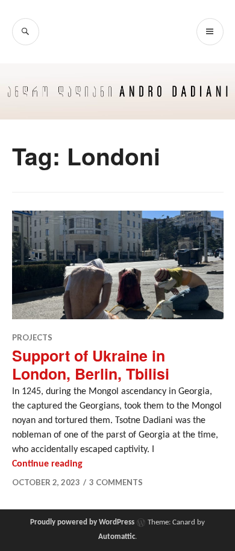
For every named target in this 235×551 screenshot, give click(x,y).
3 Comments (116, 482)
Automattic (116, 537)
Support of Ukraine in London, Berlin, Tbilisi (90, 364)
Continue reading (47, 464)
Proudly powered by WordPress (82, 522)
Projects (32, 337)
